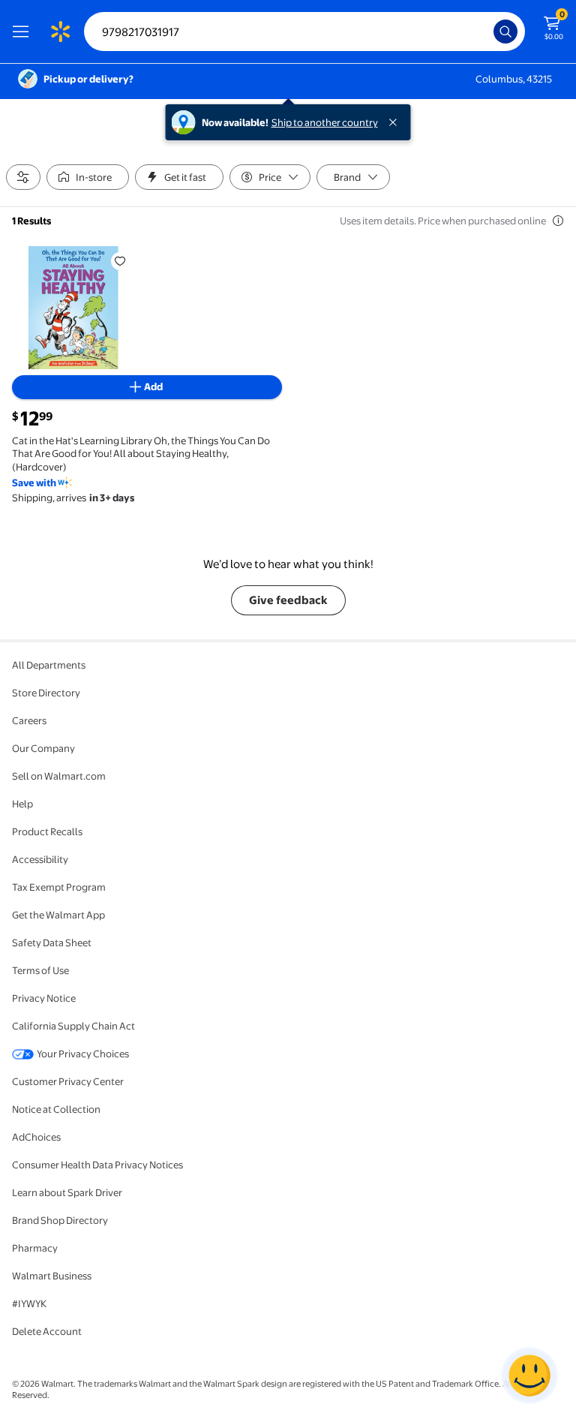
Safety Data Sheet (52, 942)
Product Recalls (47, 831)
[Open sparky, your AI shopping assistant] (529, 1375)
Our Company (43, 748)
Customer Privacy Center (68, 1081)
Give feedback (288, 600)
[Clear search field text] (486, 31)
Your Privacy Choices (83, 1054)
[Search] (506, 32)
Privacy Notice (44, 998)
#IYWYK (29, 1303)
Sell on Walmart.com (59, 776)
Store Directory (46, 693)
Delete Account (47, 1331)
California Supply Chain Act (73, 1026)
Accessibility (40, 859)
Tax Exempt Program (59, 887)
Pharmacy (35, 1248)
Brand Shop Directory (60, 1220)
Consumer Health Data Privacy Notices (97, 1165)
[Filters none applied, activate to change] (23, 177)
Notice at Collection (56, 1109)
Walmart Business (52, 1276)
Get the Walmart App (58, 915)
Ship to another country (325, 122)
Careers (29, 720)
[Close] (396, 122)
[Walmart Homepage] (60, 32)
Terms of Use (40, 970)
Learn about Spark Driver (67, 1192)
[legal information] (558, 221)
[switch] (87, 177)
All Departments (49, 665)
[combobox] (304, 31)
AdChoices (36, 1137)
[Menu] (24, 32)
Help (22, 804)
